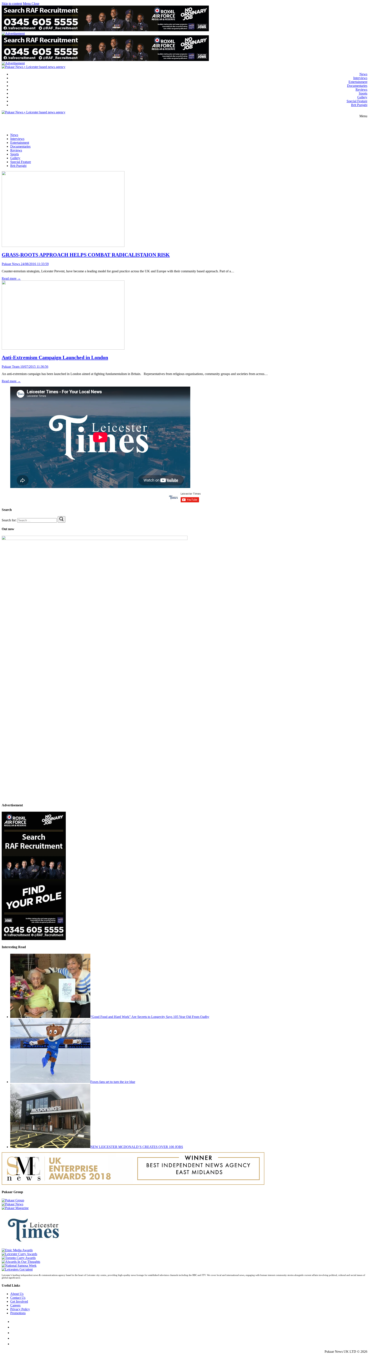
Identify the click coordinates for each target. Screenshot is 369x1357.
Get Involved (19, 1301)
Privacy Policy (20, 1309)
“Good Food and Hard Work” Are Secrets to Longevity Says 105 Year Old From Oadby (149, 1017)
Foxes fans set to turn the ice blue (112, 1082)
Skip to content (12, 3)
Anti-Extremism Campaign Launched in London (55, 357)
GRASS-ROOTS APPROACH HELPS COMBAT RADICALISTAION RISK (86, 255)
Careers (15, 1305)
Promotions (18, 1313)
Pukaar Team (10, 366)
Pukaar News (11, 264)
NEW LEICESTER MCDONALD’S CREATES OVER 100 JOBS (136, 1147)
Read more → (11, 278)
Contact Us (17, 1297)
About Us (16, 1294)
